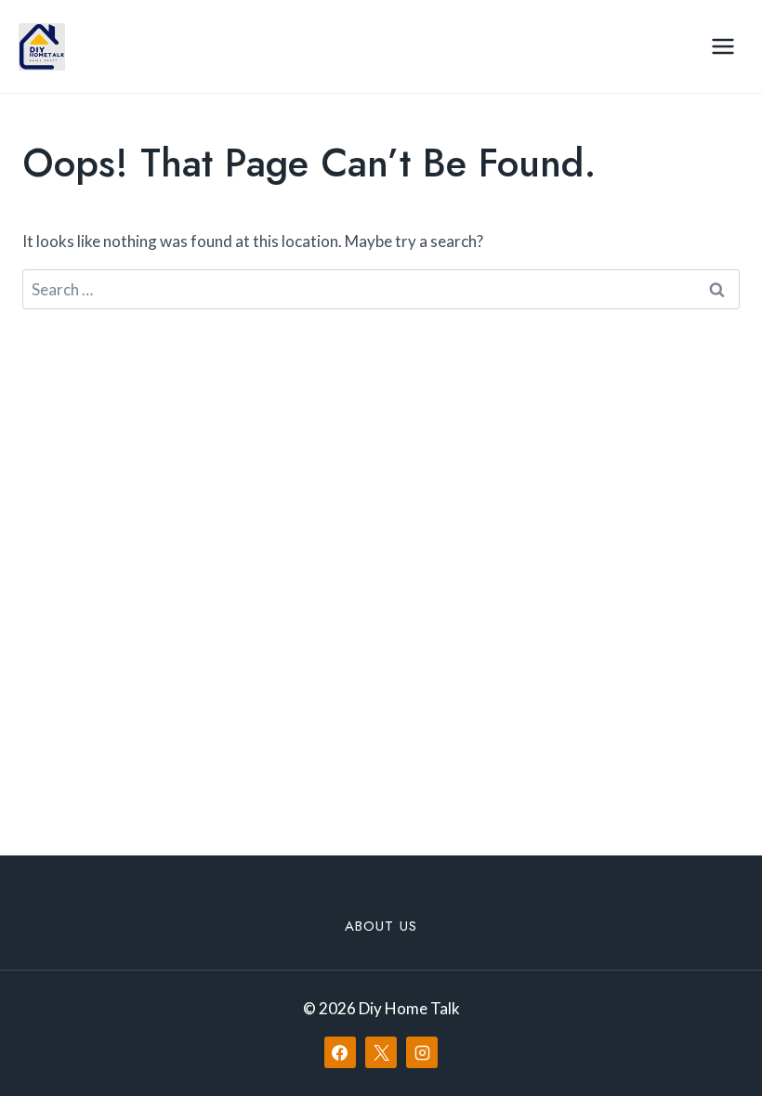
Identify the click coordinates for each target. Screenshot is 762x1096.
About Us (381, 926)
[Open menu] (722, 46)
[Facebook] (340, 1052)
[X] (381, 1052)
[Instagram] (422, 1052)
